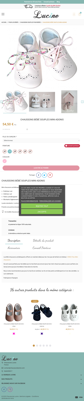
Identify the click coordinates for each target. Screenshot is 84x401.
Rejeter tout (42, 206)
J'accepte (42, 211)
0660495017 (8, 371)
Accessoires (14, 248)
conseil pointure (73, 146)
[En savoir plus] (14, 300)
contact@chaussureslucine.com (14, 368)
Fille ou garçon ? (9, 137)
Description (14, 240)
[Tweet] (44, 175)
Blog (58, 2)
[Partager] (38, 175)
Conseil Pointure (42, 248)
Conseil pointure (49, 2)
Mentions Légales (25, 396)
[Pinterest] (50, 175)
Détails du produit (43, 240)
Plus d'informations (29, 201)
